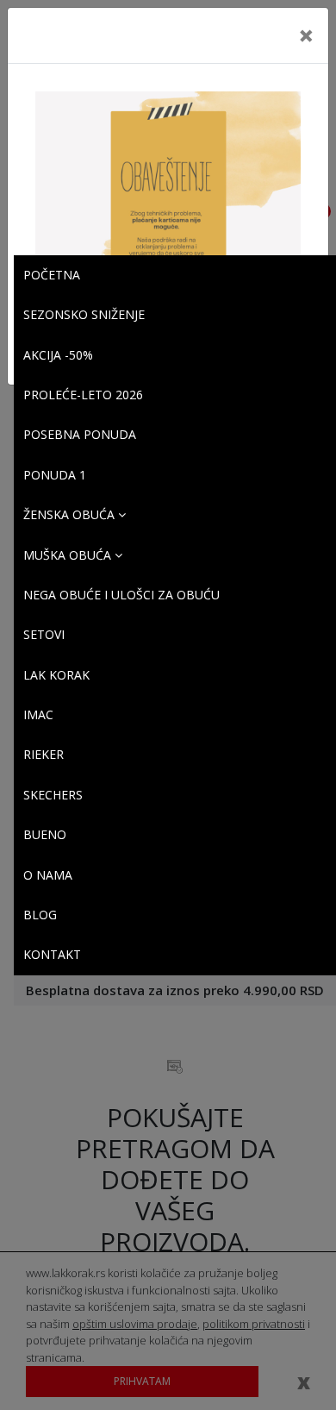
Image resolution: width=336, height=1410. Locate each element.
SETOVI (44, 634)
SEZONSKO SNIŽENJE (84, 314)
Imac (38, 714)
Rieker (43, 754)
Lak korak (56, 675)
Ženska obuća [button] (70, 514)
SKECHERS (53, 794)
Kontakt (52, 954)
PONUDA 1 (54, 475)
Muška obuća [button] (69, 555)
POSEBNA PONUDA (79, 434)
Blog (40, 914)
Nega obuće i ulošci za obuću (121, 594)
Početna (51, 274)
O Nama (47, 875)
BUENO (44, 834)
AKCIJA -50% (58, 355)
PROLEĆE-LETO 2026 (83, 394)
